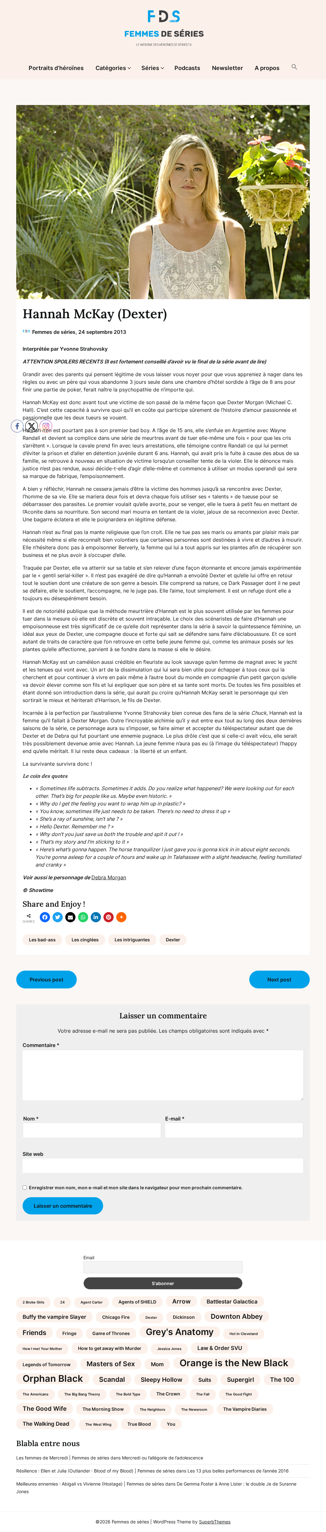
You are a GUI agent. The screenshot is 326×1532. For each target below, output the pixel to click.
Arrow (181, 1301)
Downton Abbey (237, 1316)
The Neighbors (152, 1410)
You (171, 1424)
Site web (33, 1154)
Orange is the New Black (234, 1363)
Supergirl (240, 1379)
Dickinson (184, 1317)
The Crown (168, 1393)
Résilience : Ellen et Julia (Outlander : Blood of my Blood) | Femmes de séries (95, 1470)
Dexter (173, 939)
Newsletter (227, 68)
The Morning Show (103, 1409)
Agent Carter (92, 1302)
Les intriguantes (132, 939)
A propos (267, 68)
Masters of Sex (111, 1364)
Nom (31, 1118)
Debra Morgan (108, 877)
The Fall (202, 1394)
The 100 (282, 1379)
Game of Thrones (111, 1333)
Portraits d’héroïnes (56, 68)
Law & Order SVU (219, 1348)
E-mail (175, 1118)
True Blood (139, 1424)
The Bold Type (128, 1394)
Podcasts (187, 68)
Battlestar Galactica (232, 1301)
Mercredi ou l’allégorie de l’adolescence (162, 1457)
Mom (157, 1364)
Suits (204, 1380)
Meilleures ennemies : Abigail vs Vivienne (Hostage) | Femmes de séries (90, 1483)
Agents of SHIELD (137, 1301)
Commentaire (41, 1045)
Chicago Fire (116, 1317)
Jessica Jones (169, 1349)
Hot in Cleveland (244, 1334)
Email (88, 1257)
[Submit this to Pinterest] (108, 917)
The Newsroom (194, 1410)
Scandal (112, 1379)
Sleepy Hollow (161, 1379)
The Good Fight (238, 1394)
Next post (279, 979)
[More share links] (121, 917)
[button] (294, 67)
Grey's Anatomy (180, 1331)
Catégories (111, 68)
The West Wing (98, 1425)
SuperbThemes (214, 1521)
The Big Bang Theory (82, 1394)
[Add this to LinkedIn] (96, 917)
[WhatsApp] (83, 917)
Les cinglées (85, 939)
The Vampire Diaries (245, 1409)
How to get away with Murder (109, 1348)
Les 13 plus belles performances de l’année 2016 (238, 1470)
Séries (150, 68)
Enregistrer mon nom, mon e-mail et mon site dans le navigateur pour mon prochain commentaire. (136, 1187)
